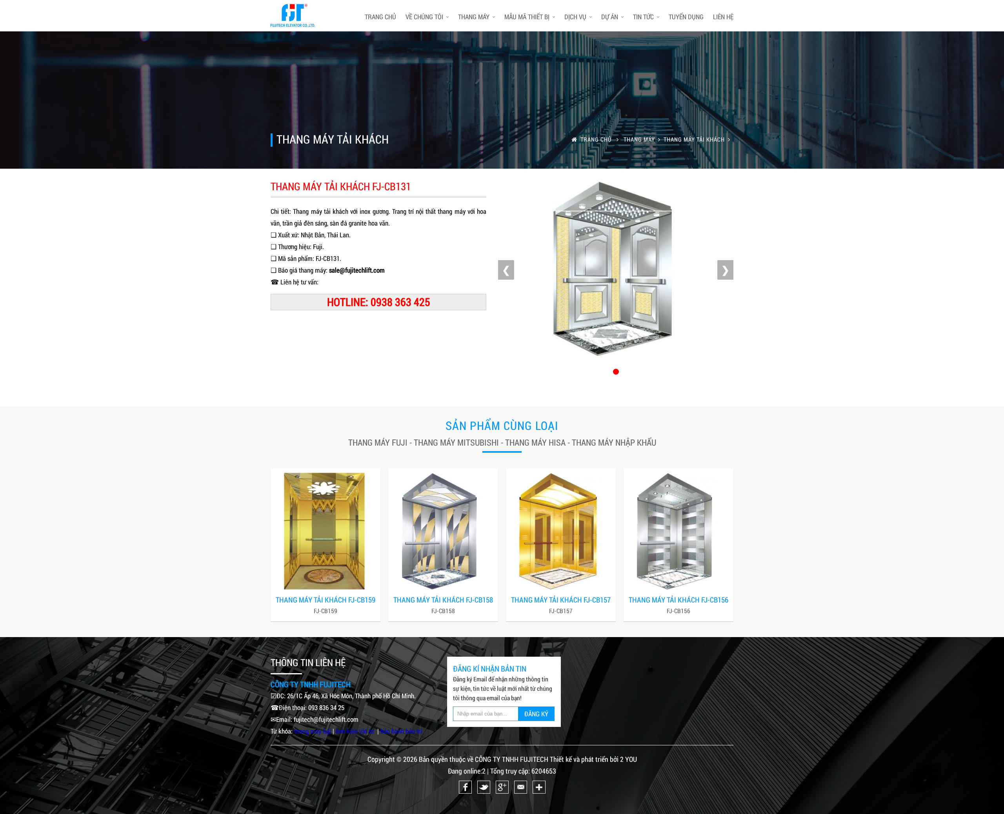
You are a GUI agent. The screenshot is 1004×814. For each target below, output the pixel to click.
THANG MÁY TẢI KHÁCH (694, 139)
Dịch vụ (575, 16)
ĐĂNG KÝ (536, 713)
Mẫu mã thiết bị (526, 16)
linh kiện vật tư (356, 731)
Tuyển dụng (686, 16)
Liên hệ (723, 16)
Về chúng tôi (424, 16)
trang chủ (380, 16)
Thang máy (473, 16)
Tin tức (643, 16)
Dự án (609, 16)
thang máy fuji (312, 731)
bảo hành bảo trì (401, 731)
